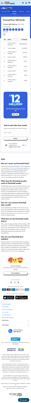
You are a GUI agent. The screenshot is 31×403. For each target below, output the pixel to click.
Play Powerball (5, 11)
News (28, 11)
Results (14, 11)
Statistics (21, 11)
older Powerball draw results (21, 213)
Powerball (21, 166)
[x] (18, 282)
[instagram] (15, 282)
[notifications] (23, 3)
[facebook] (11, 282)
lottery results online (15, 175)
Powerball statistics (14, 251)
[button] (2, 3)
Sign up (24, 145)
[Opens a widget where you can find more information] (23, 400)
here (27, 372)
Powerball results (13, 168)
